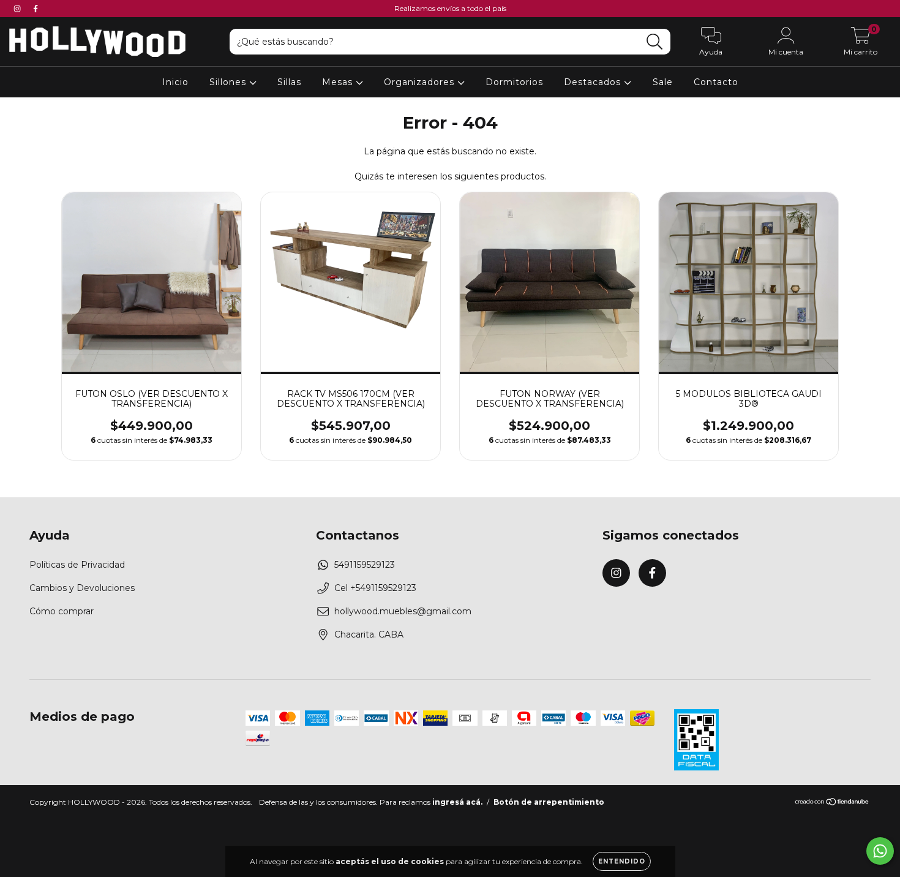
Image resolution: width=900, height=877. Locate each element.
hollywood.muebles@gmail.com (402, 611)
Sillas (289, 82)
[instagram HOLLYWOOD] (18, 8)
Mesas (339, 82)
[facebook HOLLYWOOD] (35, 8)
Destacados (594, 82)
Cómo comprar (61, 611)
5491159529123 (364, 564)
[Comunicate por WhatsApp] (880, 851)
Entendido (621, 861)
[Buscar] (654, 42)
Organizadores (420, 82)
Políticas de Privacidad (77, 564)
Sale (663, 82)
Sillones (229, 82)
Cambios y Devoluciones (82, 587)
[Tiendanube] (832, 803)
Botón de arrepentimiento (548, 802)
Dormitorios (514, 82)
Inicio (175, 82)
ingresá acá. (457, 802)
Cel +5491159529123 (375, 587)
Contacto (716, 82)
